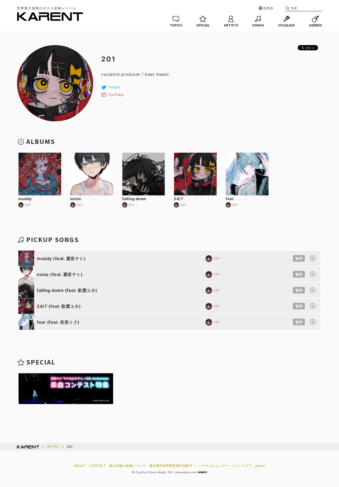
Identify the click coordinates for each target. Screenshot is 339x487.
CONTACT (97, 466)
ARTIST (53, 447)
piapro (260, 466)
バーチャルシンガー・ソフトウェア (225, 466)
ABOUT (80, 466)
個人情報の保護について (127, 466)
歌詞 (299, 258)
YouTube (116, 94)
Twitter (114, 87)
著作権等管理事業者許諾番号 (171, 466)
